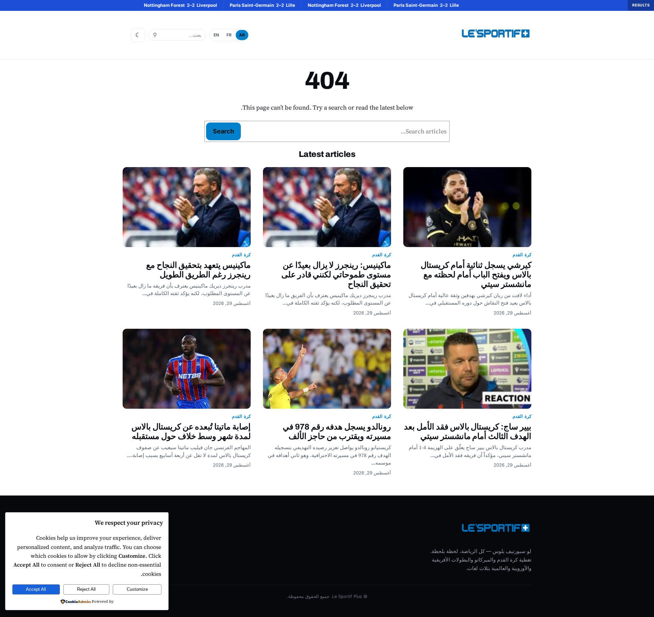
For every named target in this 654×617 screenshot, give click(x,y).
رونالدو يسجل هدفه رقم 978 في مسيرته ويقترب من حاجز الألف (337, 431)
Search (223, 131)
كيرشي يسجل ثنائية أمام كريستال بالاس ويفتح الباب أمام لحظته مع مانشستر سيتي (476, 275)
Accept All (36, 589)
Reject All (86, 589)
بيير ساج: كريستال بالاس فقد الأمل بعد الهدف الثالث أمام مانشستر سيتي (467, 431)
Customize (137, 589)
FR (229, 34)
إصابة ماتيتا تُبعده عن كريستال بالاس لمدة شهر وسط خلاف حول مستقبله (191, 431)
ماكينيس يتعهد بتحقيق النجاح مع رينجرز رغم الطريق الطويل (198, 270)
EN (216, 34)
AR (242, 34)
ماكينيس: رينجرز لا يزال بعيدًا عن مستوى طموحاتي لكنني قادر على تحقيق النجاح (336, 275)
